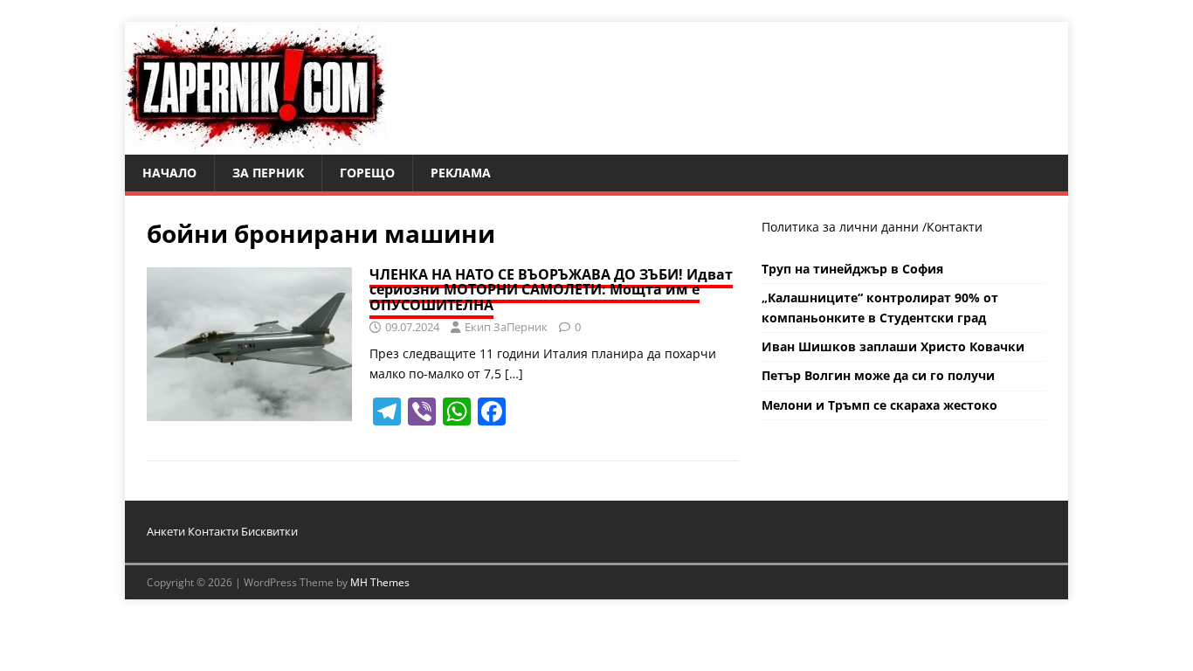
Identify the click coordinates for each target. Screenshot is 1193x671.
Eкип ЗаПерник (506, 327)
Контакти (955, 226)
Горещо (367, 172)
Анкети (166, 531)
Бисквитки (269, 531)
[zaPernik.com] (255, 144)
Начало (169, 172)
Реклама (461, 172)
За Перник (268, 172)
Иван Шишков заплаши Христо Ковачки (893, 346)
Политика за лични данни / (844, 226)
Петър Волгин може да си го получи (878, 375)
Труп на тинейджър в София (852, 268)
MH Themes (380, 582)
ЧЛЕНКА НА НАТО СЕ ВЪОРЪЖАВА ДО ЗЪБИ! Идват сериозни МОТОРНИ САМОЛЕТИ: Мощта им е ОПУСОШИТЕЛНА (551, 290)
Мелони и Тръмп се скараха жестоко (879, 405)
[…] (514, 373)
